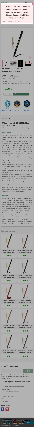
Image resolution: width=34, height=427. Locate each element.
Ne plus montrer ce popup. (12, 21)
